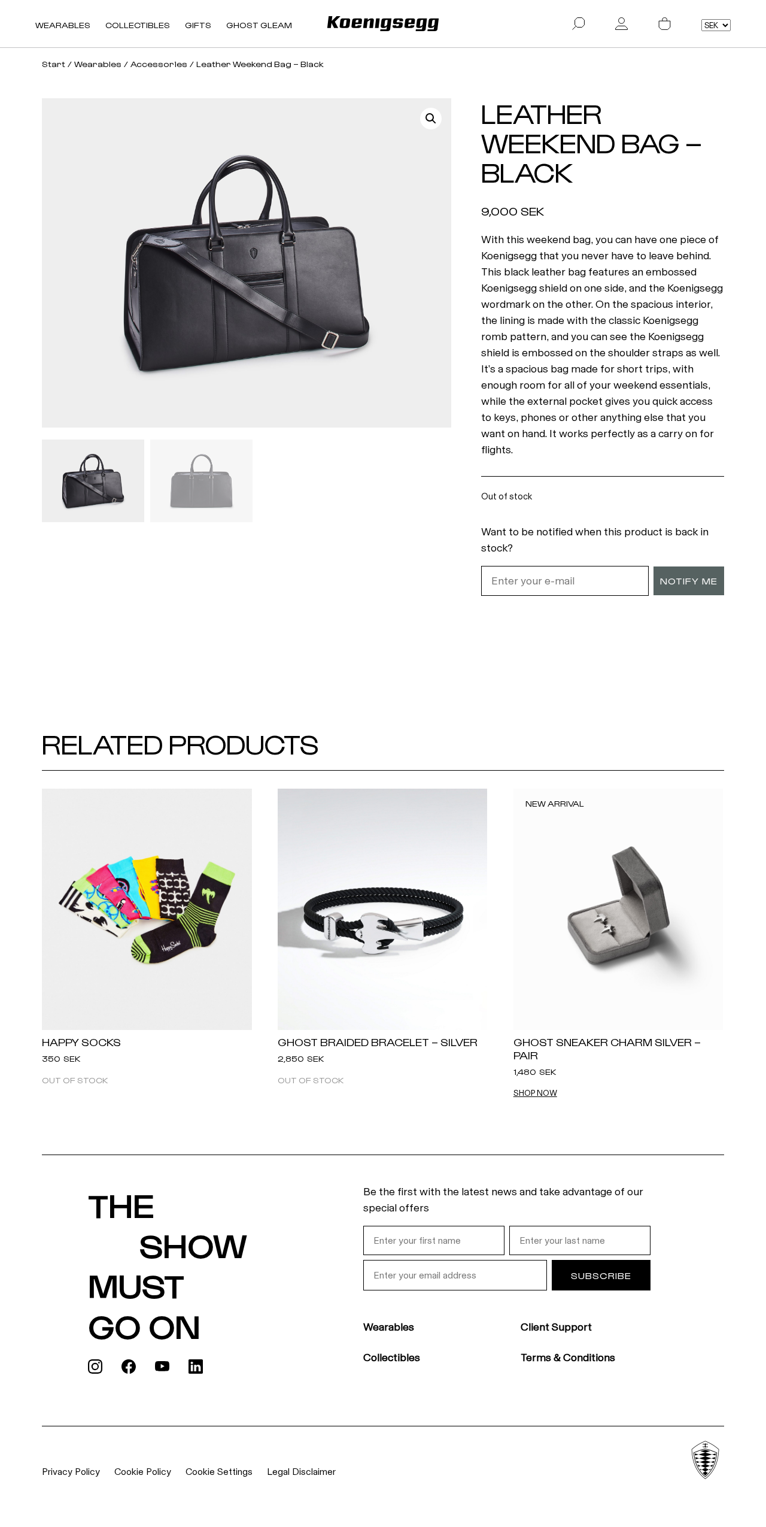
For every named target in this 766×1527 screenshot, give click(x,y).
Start (53, 64)
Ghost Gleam (259, 25)
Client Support (556, 1327)
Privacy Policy (71, 1471)
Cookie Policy (142, 1471)
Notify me (689, 580)
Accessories (158, 64)
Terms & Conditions (568, 1357)
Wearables (62, 25)
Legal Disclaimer (301, 1471)
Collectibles (137, 25)
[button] (431, 118)
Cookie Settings (219, 1471)
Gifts (198, 25)
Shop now (535, 1093)
